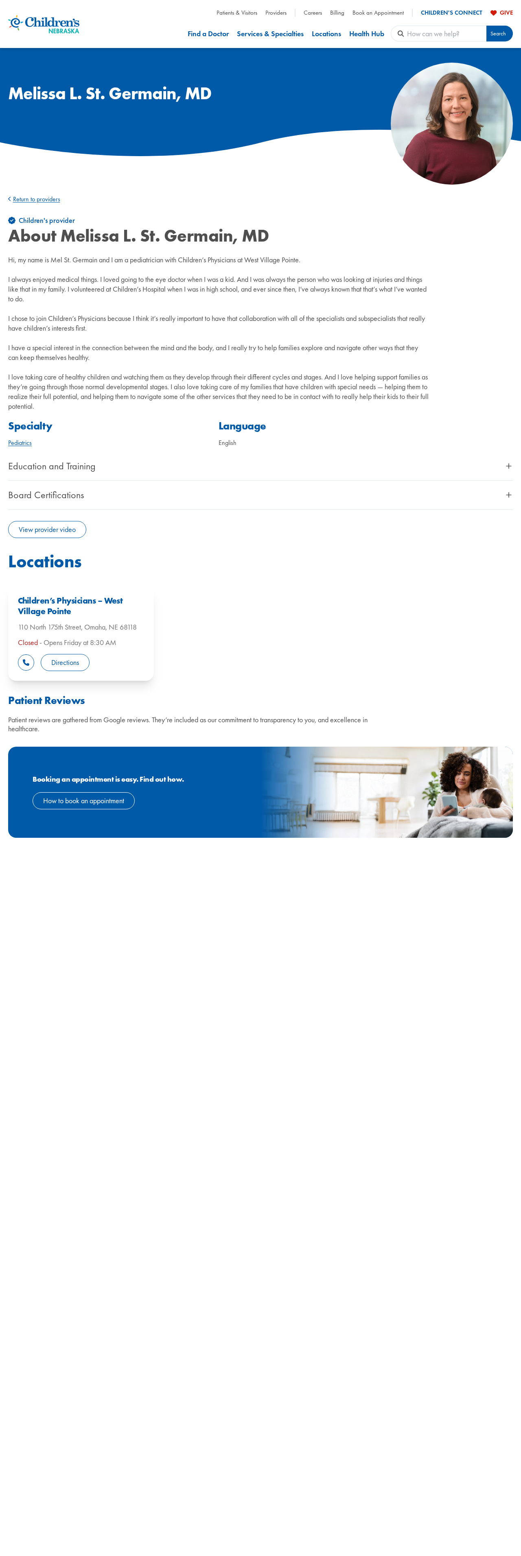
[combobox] (446, 33)
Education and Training (52, 466)
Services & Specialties (270, 33)
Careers (313, 13)
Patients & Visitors (237, 13)
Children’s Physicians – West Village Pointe (70, 606)
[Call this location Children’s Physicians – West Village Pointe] (26, 662)
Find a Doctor (208, 33)
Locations (326, 33)
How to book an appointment (83, 800)
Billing (337, 13)
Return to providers (36, 199)
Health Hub (366, 33)
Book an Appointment (378, 13)
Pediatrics (20, 442)
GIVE (506, 13)
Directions (65, 662)
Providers (276, 13)
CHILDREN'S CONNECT (451, 13)
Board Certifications (46, 495)
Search (498, 33)
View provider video (47, 529)
